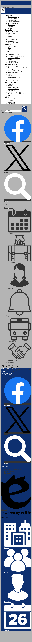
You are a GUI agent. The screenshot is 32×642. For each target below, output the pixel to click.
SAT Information (12, 39)
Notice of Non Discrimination (12, 469)
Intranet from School (13, 87)
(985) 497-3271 (9, 371)
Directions (11, 26)
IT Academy (11, 100)
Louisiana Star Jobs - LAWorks (16, 56)
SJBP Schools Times (13, 79)
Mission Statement (13, 18)
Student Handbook (13, 59)
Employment (7, 473)
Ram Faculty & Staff (13, 23)
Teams (9, 48)
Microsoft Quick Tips (14, 58)
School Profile (12, 20)
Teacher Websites (13, 62)
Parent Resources (13, 72)
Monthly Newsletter (13, 66)
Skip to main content (6, 6)
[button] (8, 15)
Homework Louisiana (14, 54)
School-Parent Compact (14, 77)
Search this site (12, 362)
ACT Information (13, 31)
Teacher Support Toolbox (15, 92)
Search (3, 111)
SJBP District (11, 90)
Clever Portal (11, 103)
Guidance (10, 36)
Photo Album (11, 25)
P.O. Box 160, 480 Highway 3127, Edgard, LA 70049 (16, 370)
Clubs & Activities (13, 53)
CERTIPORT (12, 102)
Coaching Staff (12, 46)
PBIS (9, 74)
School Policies (12, 61)
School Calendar (12, 76)
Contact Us (11, 28)
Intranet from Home (13, 89)
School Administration (14, 21)
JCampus (10, 85)
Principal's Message (13, 17)
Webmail (10, 84)
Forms (9, 35)
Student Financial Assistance (16, 43)
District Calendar (9, 471)
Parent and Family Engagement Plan (18, 71)
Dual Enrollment (12, 33)
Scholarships (11, 41)
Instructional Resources (14, 99)
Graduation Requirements (15, 38)
